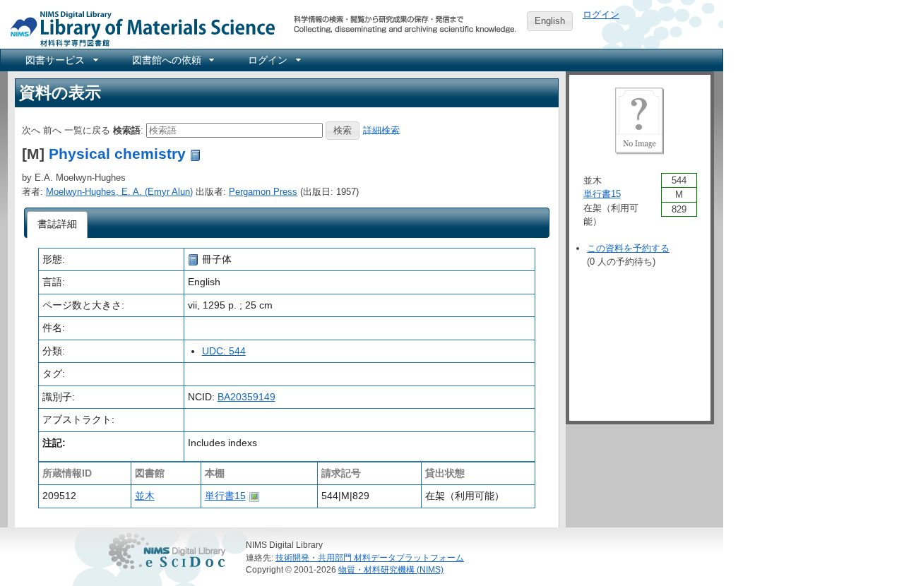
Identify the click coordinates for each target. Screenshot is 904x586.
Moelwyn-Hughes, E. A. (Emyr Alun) (119, 191)
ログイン (601, 14)
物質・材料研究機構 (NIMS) (391, 569)
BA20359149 (246, 396)
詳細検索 (381, 129)
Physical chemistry (117, 153)
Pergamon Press (263, 191)
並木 (145, 495)
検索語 (127, 129)
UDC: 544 (224, 351)
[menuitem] (61, 60)
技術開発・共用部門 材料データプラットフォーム (369, 557)
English (550, 21)
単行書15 (225, 495)
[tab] (57, 224)
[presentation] (58, 224)
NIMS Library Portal (138, 28)
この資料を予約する (628, 248)
